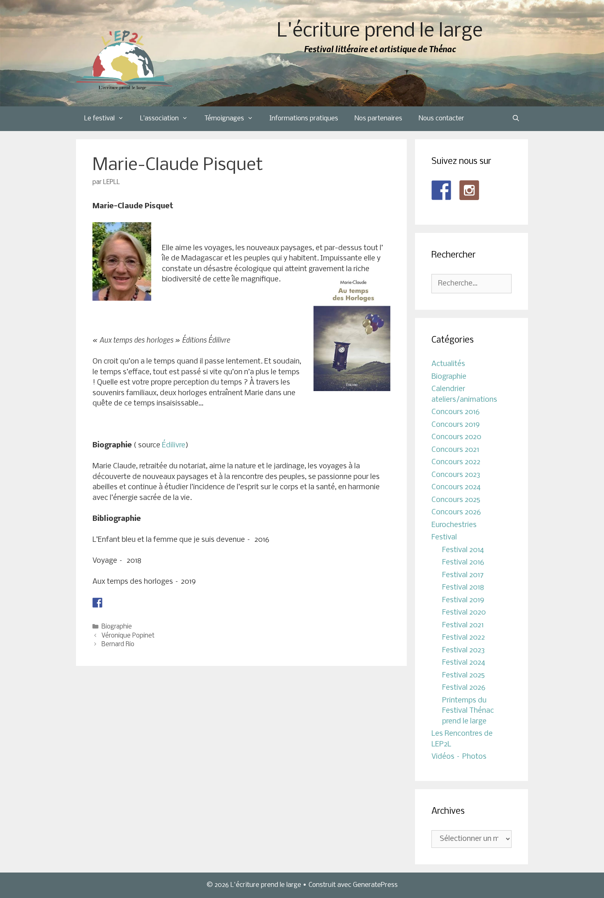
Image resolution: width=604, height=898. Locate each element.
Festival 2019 (463, 600)
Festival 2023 (463, 650)
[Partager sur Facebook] (97, 603)
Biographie (116, 627)
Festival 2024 (463, 663)
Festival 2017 (463, 575)
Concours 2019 (455, 425)
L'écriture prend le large (380, 31)
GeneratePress (375, 885)
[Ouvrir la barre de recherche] (516, 118)
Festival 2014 (463, 550)
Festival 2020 (464, 613)
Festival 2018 (463, 588)
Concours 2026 (456, 512)
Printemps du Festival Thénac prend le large (468, 711)
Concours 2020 (456, 437)
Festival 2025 (463, 675)
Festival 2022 (463, 638)
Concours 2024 (456, 487)
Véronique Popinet (127, 636)
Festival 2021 (463, 625)
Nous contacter (441, 118)
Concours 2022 (455, 462)
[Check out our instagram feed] (469, 190)
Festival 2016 (463, 562)
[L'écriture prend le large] (124, 60)
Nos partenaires (378, 118)
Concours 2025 (455, 500)
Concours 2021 (455, 450)
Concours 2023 (455, 475)
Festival (444, 537)
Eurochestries (454, 525)
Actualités (448, 364)
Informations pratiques (304, 118)
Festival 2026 (463, 688)
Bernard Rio (117, 644)
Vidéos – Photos (458, 757)
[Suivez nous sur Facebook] (441, 190)
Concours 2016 (455, 412)
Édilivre (173, 445)
